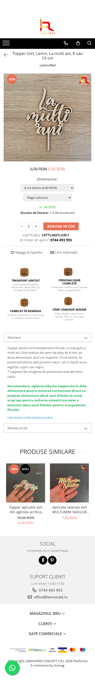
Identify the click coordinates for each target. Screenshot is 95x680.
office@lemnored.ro (50, 597)
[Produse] (6, 44)
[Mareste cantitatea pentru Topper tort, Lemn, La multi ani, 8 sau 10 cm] (36, 226)
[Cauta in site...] (89, 43)
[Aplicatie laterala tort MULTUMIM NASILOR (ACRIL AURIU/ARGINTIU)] (69, 482)
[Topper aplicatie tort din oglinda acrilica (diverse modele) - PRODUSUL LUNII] (25, 482)
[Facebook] (43, 560)
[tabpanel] (47, 117)
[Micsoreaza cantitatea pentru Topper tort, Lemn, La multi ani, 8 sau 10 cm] (21, 226)
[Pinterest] (52, 560)
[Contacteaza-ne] (65, 43)
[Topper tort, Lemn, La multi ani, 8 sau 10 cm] (47, 117)
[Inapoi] (3, 55)
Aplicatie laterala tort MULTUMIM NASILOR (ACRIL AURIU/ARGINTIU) (69, 509)
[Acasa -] (47, 26)
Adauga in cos (61, 226)
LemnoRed (48, 65)
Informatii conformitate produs (30, 417)
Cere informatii (65, 252)
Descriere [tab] (14, 337)
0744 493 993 (50, 590)
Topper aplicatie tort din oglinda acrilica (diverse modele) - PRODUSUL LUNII (25, 509)
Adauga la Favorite (28, 252)
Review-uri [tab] (17, 428)
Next (87, 122)
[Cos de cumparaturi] (78, 43)
